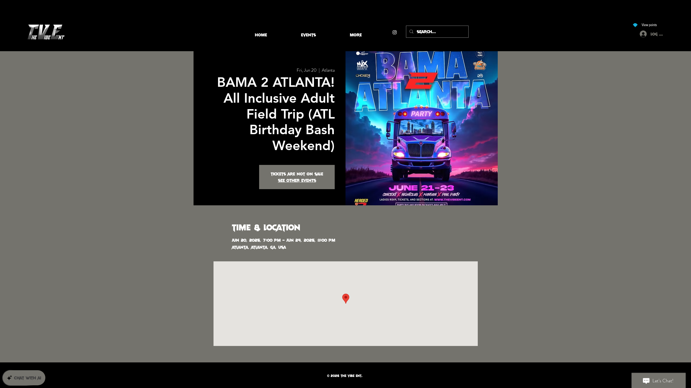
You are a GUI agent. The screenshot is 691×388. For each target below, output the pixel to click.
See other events (297, 180)
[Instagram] (394, 32)
